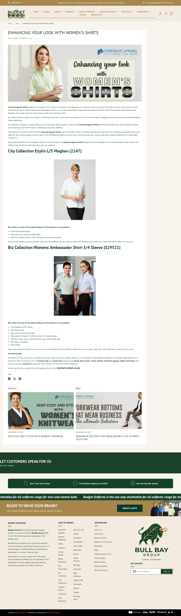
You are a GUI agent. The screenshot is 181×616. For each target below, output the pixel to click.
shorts (76, 361)
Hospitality (127, 12)
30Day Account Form (102, 554)
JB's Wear (77, 565)
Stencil (76, 588)
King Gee (77, 569)
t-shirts (93, 361)
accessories (26, 364)
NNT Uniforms (77, 574)
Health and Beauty (108, 12)
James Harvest (76, 559)
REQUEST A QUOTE (130, 508)
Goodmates (78, 542)
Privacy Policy (99, 558)
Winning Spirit (76, 597)
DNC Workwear (62, 599)
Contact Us (98, 534)
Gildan (76, 534)
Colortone (62, 594)
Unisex (57, 12)
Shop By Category (87, 12)
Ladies (47, 12)
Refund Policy (99, 562)
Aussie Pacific (60, 553)
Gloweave (77, 538)
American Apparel (62, 531)
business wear (43, 361)
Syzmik (76, 592)
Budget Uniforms (20, 613)
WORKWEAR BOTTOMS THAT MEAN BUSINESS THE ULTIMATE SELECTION (107, 437)
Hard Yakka (77, 546)
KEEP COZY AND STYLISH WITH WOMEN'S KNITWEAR (35, 436)
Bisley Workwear (62, 560)
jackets (100, 361)
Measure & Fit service (103, 542)
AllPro (60, 544)
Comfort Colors (61, 588)
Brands (83, 15)
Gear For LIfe (78, 530)
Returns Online (100, 538)
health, (122, 361)
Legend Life (78, 580)
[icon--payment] (134, 612)
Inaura (76, 554)
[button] (50, 3)
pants (87, 361)
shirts (82, 361)
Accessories (143, 12)
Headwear (77, 550)
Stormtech (77, 584)
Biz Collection (62, 574)
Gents (36, 12)
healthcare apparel (111, 361)
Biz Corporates (62, 567)
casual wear (57, 361)
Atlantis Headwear (62, 538)
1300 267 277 (17, 3)
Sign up (167, 571)
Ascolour (61, 548)
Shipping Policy (100, 566)
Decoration (96, 15)
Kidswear (70, 12)
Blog (96, 550)
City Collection (62, 581)
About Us (98, 530)
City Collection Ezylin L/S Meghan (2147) (45, 151)
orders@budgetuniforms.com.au (159, 3)
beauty (132, 361)
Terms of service (100, 570)
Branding (98, 546)
